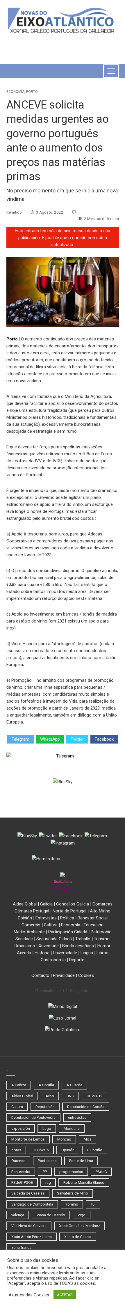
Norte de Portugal (69, 911)
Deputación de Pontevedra (33, 1117)
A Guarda (74, 1085)
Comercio (31, 925)
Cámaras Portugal (32, 911)
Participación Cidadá (67, 931)
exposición (20, 1128)
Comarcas (102, 904)
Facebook (104, 739)
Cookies (86, 975)
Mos (87, 1139)
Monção (64, 1139)
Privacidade (64, 975)
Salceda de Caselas (27, 1193)
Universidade (65, 952)
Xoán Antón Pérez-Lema (31, 1237)
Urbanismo (25, 945)
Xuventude (49, 945)
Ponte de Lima (81, 1161)
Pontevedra (20, 1172)
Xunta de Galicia (77, 1237)
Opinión (25, 918)
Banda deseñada (78, 945)
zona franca (21, 1247)
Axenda (24, 952)
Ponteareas (47, 1161)
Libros (102, 952)
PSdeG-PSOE (22, 1182)
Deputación (45, 1107)
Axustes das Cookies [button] (29, 1295)
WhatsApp (50, 739)
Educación (93, 925)
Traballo (82, 938)
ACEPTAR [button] (65, 1295)
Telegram (20, 739)
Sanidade (24, 938)
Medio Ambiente (29, 931)
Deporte (76, 959)
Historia (42, 952)
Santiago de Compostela (32, 1204)
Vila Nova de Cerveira (29, 1226)
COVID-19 (94, 1096)
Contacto (40, 975)
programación (71, 1172)
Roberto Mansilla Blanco (83, 1182)
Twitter (77, 739)
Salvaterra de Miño (72, 1193)
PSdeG (101, 1172)
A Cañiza (18, 1085)
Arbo (50, 1096)
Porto (32, 91)
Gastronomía (53, 959)
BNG (70, 1096)
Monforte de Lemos (28, 1139)
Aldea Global (25, 904)
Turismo (102, 938)
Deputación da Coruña (85, 1107)
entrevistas (77, 1117)
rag (48, 1182)
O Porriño (94, 1150)
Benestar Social (93, 918)
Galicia (46, 904)
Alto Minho (100, 911)
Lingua (87, 952)
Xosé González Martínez (79, 1226)
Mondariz (72, 1128)
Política (67, 918)
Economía (15, 91)
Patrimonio (101, 931)
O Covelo (41, 1150)
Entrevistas (46, 918)
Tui (93, 1204)
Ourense (18, 1161)
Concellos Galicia (72, 904)
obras (16, 1150)
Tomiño (72, 1204)
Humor (103, 945)
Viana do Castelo (51, 1215)
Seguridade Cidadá (54, 938)
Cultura (51, 925)
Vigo (81, 1215)
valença (17, 1215)
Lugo (46, 1128)
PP (45, 1172)
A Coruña (46, 1085)
